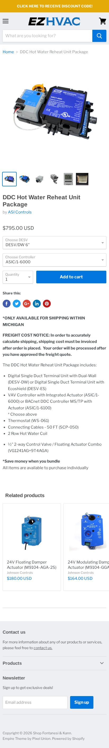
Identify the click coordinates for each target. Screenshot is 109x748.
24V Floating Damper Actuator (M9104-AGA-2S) (31, 565)
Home (8, 52)
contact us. (43, 647)
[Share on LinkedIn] (37, 304)
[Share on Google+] (27, 304)
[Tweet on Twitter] (17, 304)
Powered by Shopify (68, 738)
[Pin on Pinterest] (47, 304)
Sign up (81, 702)
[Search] (99, 36)
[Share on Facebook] (7, 304)
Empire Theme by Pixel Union (27, 738)
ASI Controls (20, 212)
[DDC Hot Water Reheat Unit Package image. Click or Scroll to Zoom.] (54, 114)
